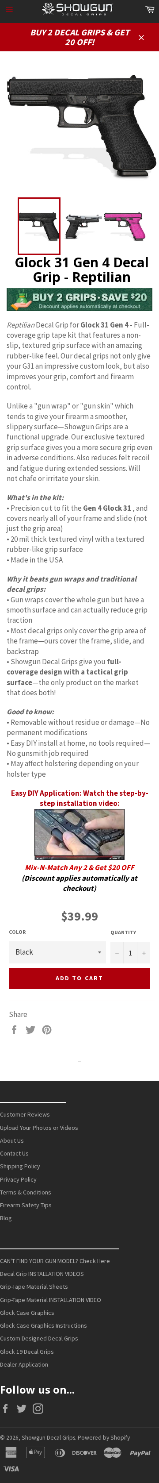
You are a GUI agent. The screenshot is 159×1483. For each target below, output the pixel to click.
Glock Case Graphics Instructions (43, 1325)
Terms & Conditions (25, 1192)
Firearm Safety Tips (26, 1205)
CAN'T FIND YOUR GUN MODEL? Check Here (55, 1261)
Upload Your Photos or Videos (39, 1128)
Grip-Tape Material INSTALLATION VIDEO (50, 1300)
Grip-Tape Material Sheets (34, 1286)
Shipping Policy (20, 1166)
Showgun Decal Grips (48, 1437)
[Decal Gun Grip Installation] (79, 857)
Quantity (123, 932)
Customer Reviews (25, 1114)
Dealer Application (24, 1364)
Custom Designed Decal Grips (39, 1338)
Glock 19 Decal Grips (27, 1352)
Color (17, 931)
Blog (6, 1218)
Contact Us (14, 1153)
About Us (12, 1140)
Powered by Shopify (104, 1437)
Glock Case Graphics (27, 1313)
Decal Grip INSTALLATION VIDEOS (42, 1274)
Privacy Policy (18, 1179)
